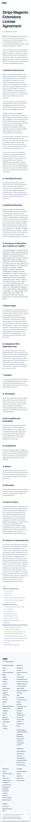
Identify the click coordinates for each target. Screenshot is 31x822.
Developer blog (21, 765)
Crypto (4, 686)
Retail (18, 726)
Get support (6, 806)
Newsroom (20, 776)
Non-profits (20, 717)
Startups (19, 670)
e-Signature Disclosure (10, 602)
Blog (4, 776)
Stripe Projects (21, 762)
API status (19, 756)
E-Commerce (20, 677)
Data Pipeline (6, 688)
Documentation (21, 751)
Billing (4, 675)
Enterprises (20, 668)
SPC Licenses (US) (9, 611)
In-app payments (21, 686)
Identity (5, 697)
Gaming (19, 704)
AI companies (20, 697)
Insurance (19, 711)
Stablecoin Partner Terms (11, 618)
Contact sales (20, 780)
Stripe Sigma (6, 722)
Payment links (6, 708)
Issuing (4, 701)
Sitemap (5, 795)
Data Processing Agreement (11, 620)
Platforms (19, 693)
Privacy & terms (7, 784)
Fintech (19, 702)
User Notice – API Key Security (12, 629)
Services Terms (8, 595)
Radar (4, 715)
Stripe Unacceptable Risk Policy (12, 627)
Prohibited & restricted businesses (6, 789)
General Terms (8, 593)
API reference (20, 753)
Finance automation (22, 681)
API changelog (21, 758)
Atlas (4, 670)
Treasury (5, 728)
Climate (5, 681)
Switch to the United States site (12, 818)
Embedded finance (22, 679)
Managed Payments (8, 706)
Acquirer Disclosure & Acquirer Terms (14, 607)
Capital (4, 677)
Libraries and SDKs (22, 760)
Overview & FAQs (8, 591)
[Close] (28, 814)
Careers (19, 773)
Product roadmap (21, 771)
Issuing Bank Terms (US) (10, 613)
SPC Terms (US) (8, 609)
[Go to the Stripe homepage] (4, 659)
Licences (5, 793)
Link (4, 704)
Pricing (4, 668)
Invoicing (5, 699)
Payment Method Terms (10, 616)
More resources (7, 800)
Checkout (5, 679)
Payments (5, 711)
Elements (5, 690)
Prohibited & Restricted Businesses (13, 600)
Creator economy (21, 699)
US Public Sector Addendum (11, 645)
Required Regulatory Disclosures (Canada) (15, 638)
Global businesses (22, 684)
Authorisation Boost (8, 672)
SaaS (18, 695)
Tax (4, 724)
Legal (4, 586)
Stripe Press (20, 778)
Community (6, 778)
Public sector (20, 723)
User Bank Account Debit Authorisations (15, 598)
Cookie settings (7, 797)
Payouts (5, 713)
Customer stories (7, 773)
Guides (4, 771)
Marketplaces (20, 688)
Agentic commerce (22, 672)
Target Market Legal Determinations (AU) (15, 636)
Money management (22, 690)
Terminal (5, 726)
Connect (5, 684)
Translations (6, 622)
